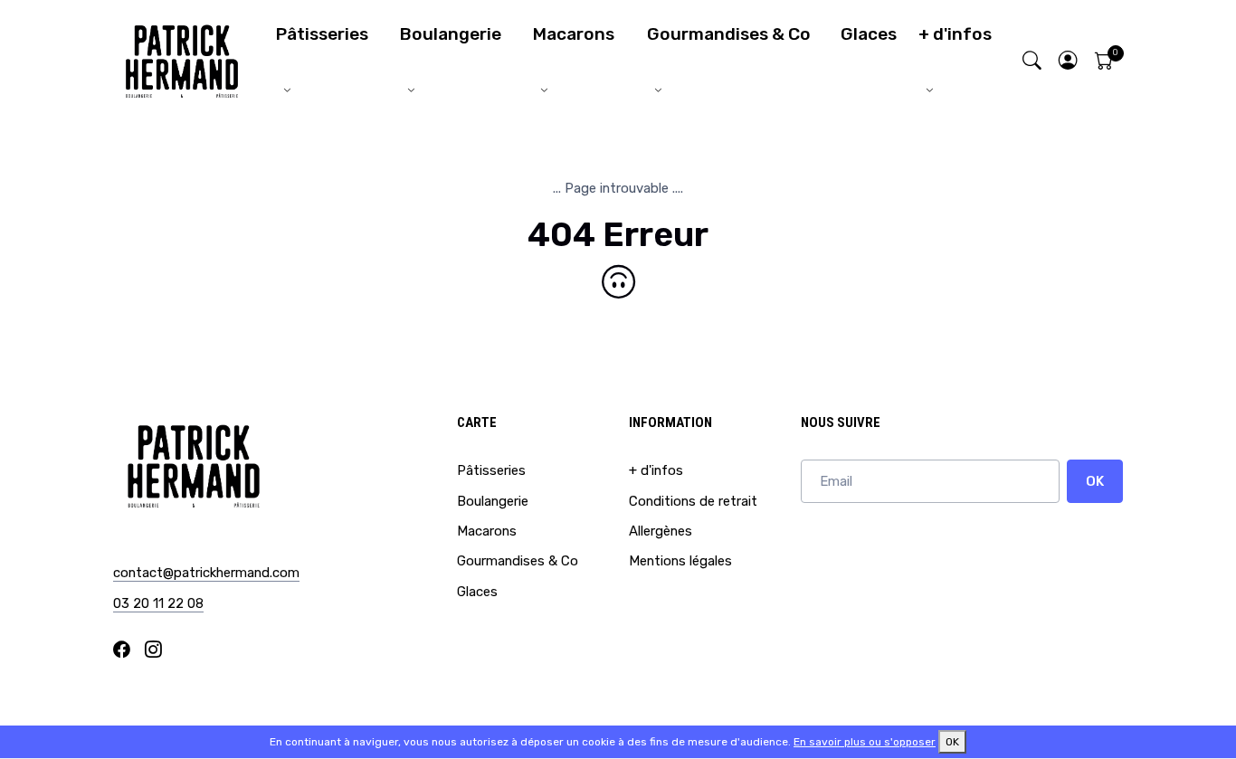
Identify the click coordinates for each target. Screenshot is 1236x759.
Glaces (869, 34)
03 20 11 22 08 (158, 603)
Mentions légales (680, 561)
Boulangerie (450, 34)
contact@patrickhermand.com (206, 573)
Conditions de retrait (693, 501)
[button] (1069, 62)
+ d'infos (955, 34)
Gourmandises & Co (729, 34)
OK (1095, 481)
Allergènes (660, 531)
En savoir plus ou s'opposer (865, 741)
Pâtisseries (322, 34)
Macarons (573, 34)
